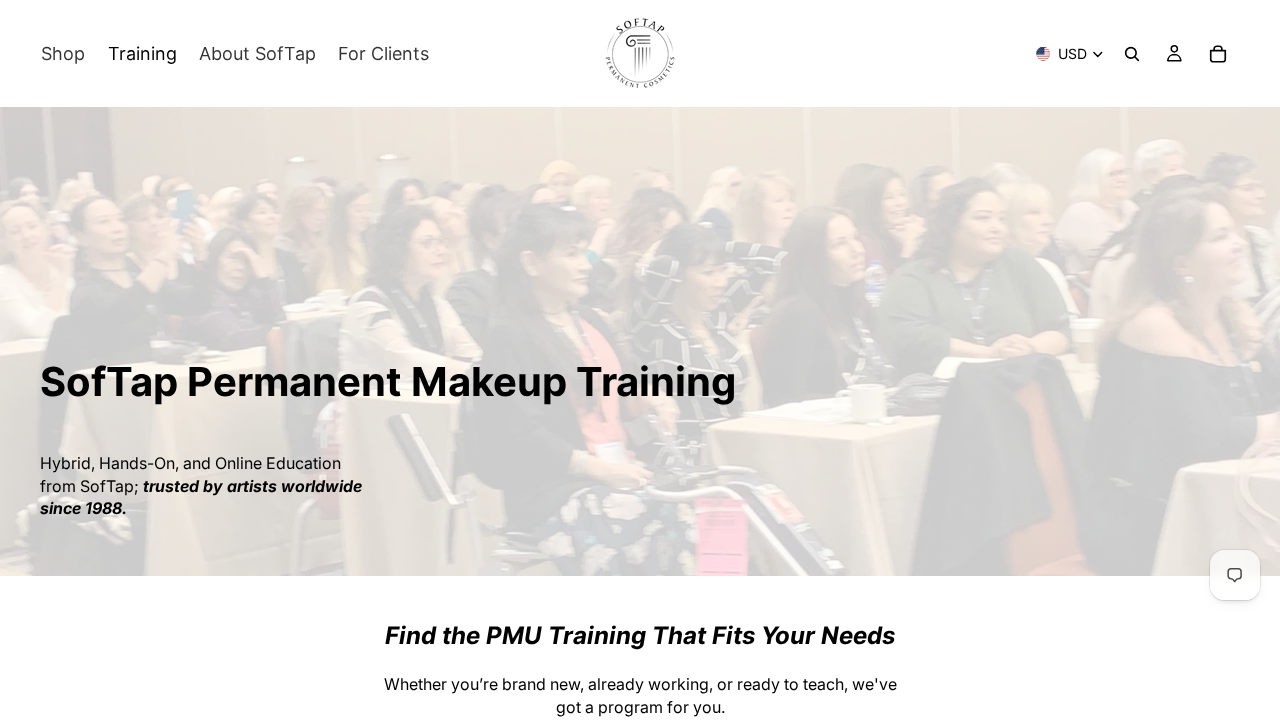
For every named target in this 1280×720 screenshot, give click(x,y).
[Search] (1132, 54)
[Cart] (1218, 54)
